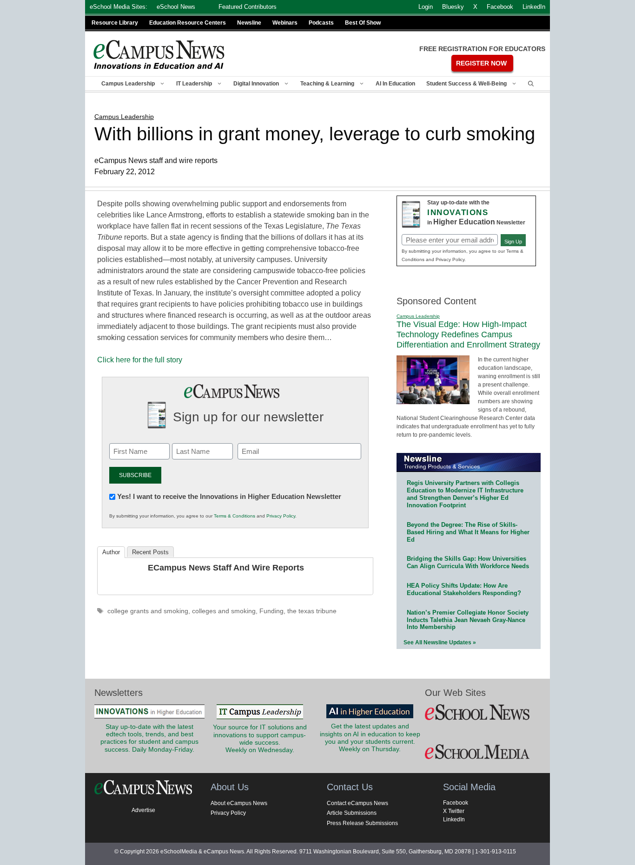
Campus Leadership (128, 83)
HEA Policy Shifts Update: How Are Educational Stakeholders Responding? (464, 589)
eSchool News (176, 6)
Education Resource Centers (187, 23)
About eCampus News (239, 803)
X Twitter (453, 811)
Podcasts (321, 23)
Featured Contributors (247, 6)
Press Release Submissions (362, 823)
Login (425, 6)
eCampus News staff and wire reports (226, 567)
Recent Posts (150, 552)
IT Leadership (194, 83)
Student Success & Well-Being (466, 83)
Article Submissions (352, 813)
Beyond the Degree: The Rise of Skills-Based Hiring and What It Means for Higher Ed (468, 532)
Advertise (143, 810)
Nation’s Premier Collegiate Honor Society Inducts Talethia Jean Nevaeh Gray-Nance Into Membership (468, 620)
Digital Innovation (256, 83)
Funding (271, 611)
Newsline (249, 23)
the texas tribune (312, 611)
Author (111, 552)
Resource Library (115, 23)
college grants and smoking (147, 611)
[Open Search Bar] (531, 84)
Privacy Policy (280, 515)
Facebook (455, 802)
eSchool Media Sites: (118, 6)
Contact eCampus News (357, 803)
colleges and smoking (224, 611)
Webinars (285, 23)
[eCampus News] (159, 55)
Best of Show (363, 23)
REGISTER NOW (481, 63)
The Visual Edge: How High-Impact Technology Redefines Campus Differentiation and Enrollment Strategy (468, 334)
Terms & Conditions (234, 515)
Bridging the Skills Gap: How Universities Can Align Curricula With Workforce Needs (468, 562)
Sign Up (513, 241)
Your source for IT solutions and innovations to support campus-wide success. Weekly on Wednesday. (260, 739)
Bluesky (453, 6)
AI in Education (395, 83)
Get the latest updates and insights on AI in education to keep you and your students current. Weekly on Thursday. (370, 738)
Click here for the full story (139, 360)
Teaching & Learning (327, 83)
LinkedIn (454, 819)
